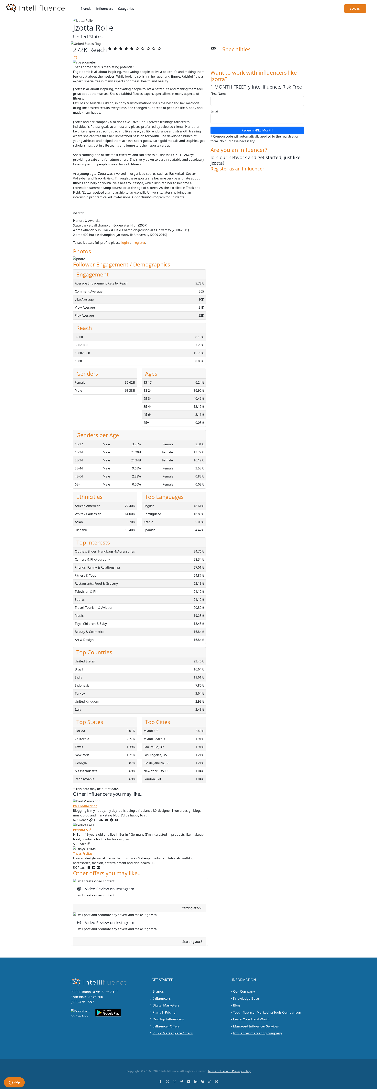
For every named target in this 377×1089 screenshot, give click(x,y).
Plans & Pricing (164, 1012)
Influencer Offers (166, 1026)
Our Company (244, 991)
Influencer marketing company (257, 1033)
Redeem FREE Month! (257, 130)
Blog (236, 1005)
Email (214, 111)
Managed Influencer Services (256, 1026)
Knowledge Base (246, 998)
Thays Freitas (82, 853)
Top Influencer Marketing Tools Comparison (267, 1012)
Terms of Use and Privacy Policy (229, 1071)
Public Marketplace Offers (173, 1033)
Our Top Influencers (168, 1019)
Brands (158, 991)
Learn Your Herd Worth (251, 1019)
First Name (218, 94)
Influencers (162, 998)
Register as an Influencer (237, 169)
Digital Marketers (166, 1005)
